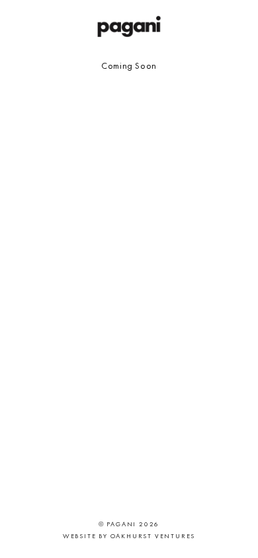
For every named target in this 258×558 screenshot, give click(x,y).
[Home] (129, 26)
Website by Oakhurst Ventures (129, 536)
